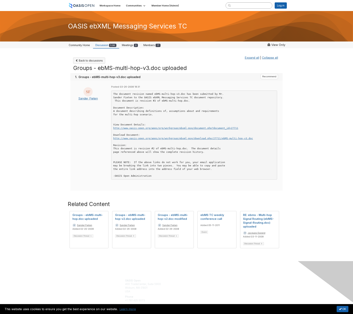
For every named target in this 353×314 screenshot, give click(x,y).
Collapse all (270, 57)
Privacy (235, 284)
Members (151, 45)
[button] (136, 5)
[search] (229, 5)
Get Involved (185, 280)
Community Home (79, 45)
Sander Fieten (88, 98)
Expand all (252, 57)
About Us (236, 280)
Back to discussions (90, 60)
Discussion (105, 45)
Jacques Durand (256, 233)
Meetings (129, 45)
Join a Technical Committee (194, 291)
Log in (280, 5)
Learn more (128, 309)
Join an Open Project (191, 285)
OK (344, 309)
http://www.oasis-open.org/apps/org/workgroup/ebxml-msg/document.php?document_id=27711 (175, 128)
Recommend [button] (269, 76)
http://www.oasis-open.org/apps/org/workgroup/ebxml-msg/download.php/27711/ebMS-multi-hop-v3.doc (183, 138)
